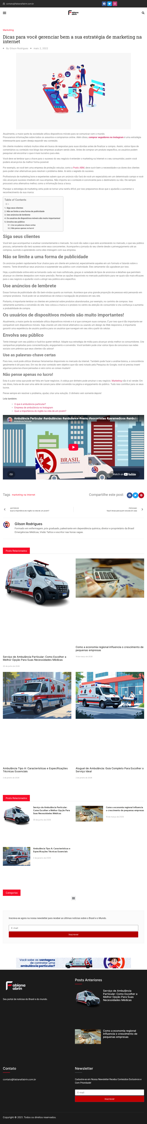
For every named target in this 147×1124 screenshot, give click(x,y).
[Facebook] (104, 3)
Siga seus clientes (15, 208)
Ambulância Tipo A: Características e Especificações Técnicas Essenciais (51, 850)
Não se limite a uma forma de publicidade (26, 211)
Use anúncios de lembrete (18, 215)
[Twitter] (109, 3)
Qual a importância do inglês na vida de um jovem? (40, 411)
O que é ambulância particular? (30, 404)
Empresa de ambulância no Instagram (33, 407)
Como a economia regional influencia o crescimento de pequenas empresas (125, 809)
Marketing (8, 30)
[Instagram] (115, 3)
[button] (4, 13)
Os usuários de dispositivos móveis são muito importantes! (33, 218)
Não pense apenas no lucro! (22, 228)
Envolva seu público (16, 222)
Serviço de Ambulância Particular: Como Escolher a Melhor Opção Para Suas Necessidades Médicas (34, 658)
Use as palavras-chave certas (23, 225)
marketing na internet (23, 494)
